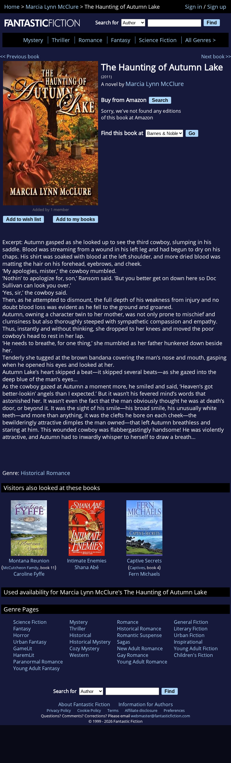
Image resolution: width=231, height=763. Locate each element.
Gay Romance (132, 655)
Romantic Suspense (139, 635)
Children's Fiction (193, 655)
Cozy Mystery (84, 648)
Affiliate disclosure (141, 710)
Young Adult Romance (142, 661)
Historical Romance (45, 472)
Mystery (33, 40)
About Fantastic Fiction (84, 704)
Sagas (123, 642)
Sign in (193, 6)
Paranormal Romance (38, 661)
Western (79, 655)
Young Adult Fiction (196, 648)
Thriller (61, 40)
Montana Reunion (29, 560)
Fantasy (120, 40)
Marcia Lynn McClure (154, 84)
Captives (137, 567)
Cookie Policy (89, 710)
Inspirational (188, 642)
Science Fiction (158, 40)
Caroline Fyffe (29, 574)
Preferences (174, 710)
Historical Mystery (89, 642)
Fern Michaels (144, 574)
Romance (90, 40)
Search (160, 100)
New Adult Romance (140, 648)
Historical (80, 635)
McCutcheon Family (20, 567)
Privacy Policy (59, 710)
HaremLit (23, 655)
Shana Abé (87, 567)
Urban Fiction (189, 635)
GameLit (22, 648)
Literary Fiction (191, 628)
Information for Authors (146, 704)
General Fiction (191, 622)
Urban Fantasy (29, 642)
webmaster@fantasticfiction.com (160, 716)
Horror (21, 635)
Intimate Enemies (86, 560)
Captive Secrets (144, 560)
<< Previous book (19, 56)
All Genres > (202, 40)
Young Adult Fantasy (36, 668)
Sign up (216, 6)
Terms (113, 710)
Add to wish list (23, 219)
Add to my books (75, 219)
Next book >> (216, 56)
